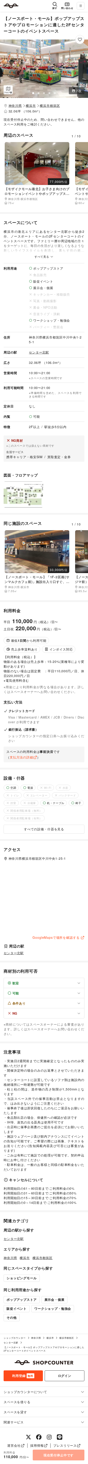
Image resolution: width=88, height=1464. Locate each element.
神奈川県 (15, 105)
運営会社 (14, 1445)
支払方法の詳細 (21, 757)
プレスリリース (65, 1445)
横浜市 (31, 105)
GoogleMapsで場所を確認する (55, 937)
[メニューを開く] (80, 6)
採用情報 (37, 1445)
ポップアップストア (22, 1299)
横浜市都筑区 (50, 105)
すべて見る (42, 257)
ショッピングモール (22, 1278)
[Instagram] (49, 1437)
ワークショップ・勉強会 (52, 1308)
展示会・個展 (54, 1299)
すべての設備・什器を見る (44, 829)
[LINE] (59, 1437)
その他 (12, 1317)
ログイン (64, 1375)
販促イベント (17, 1308)
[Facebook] (38, 1437)
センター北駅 (39, 352)
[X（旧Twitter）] (28, 1437)
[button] (44, 69)
